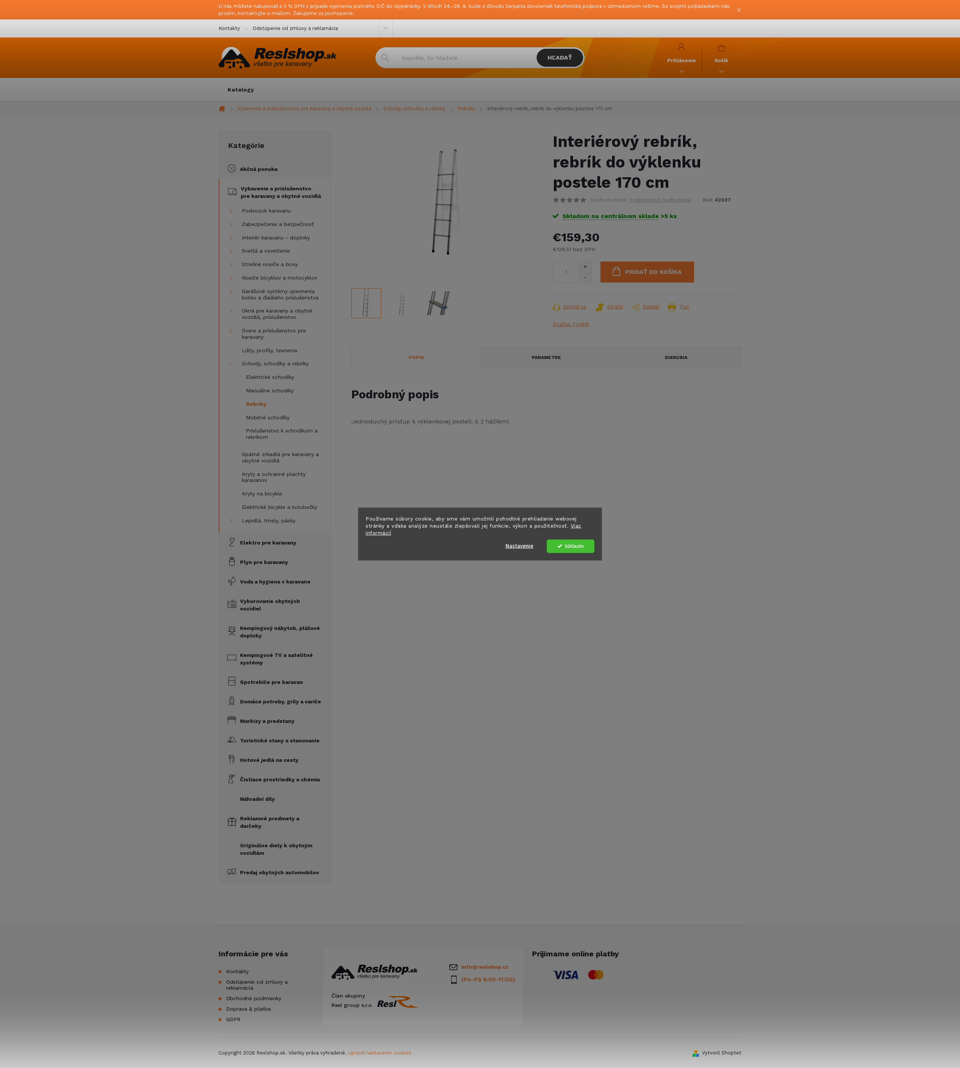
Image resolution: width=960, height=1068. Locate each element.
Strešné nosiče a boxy (270, 264)
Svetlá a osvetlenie (266, 251)
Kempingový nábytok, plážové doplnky (280, 632)
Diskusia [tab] (676, 357)
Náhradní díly (257, 799)
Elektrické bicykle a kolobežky (279, 507)
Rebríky (256, 404)
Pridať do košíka (653, 271)
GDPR (233, 1019)
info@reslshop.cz (484, 967)
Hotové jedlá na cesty (269, 760)
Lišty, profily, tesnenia (269, 350)
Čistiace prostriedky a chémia (280, 779)
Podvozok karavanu (266, 211)
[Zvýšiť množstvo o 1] (585, 267)
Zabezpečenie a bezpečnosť (278, 224)
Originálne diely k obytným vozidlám (276, 849)
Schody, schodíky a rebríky (275, 363)
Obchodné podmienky (253, 998)
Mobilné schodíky (268, 417)
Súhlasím (574, 545)
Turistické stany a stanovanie (280, 740)
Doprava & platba (248, 1009)
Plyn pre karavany (264, 562)
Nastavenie (519, 546)
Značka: (571, 324)
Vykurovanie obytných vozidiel (270, 605)
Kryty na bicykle (262, 494)
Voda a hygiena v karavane (275, 582)
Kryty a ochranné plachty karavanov (274, 477)
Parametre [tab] (546, 357)
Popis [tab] (416, 357)
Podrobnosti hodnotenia (660, 200)
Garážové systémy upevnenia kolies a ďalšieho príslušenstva (280, 294)
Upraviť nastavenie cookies (379, 1053)
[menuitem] (241, 89)
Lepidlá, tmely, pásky (269, 521)
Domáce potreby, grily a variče (280, 702)
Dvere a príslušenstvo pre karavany (274, 334)
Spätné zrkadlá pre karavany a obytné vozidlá (280, 457)
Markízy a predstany (267, 721)
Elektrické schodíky (270, 377)
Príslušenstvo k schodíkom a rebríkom (282, 434)
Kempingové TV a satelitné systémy (276, 659)
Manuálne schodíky (270, 390)
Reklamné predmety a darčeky (269, 822)
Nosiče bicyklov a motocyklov (279, 278)
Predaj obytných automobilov (279, 872)
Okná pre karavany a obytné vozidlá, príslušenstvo (277, 314)
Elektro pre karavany (268, 543)
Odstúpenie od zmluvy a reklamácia (295, 28)
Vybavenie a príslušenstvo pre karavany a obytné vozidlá (281, 192)
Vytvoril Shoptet (721, 1053)
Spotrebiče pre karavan (271, 682)
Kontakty (229, 28)
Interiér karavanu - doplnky (276, 238)
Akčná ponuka (259, 169)
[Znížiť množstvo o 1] (585, 277)
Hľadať (560, 57)
